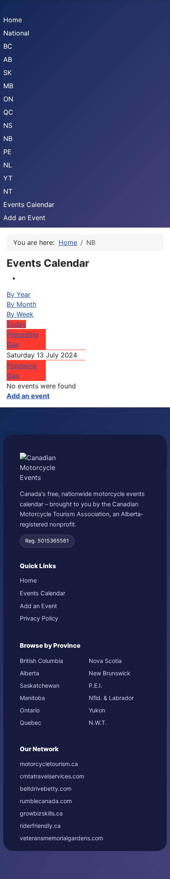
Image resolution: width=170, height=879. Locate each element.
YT (7, 178)
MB (8, 86)
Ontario (30, 710)
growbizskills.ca (41, 813)
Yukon (97, 710)
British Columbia (41, 660)
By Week (20, 314)
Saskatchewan (39, 685)
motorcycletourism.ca (49, 763)
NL (7, 165)
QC (8, 112)
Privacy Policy (39, 618)
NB (7, 138)
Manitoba (32, 697)
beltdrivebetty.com (45, 788)
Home (12, 20)
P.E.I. (95, 685)
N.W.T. (98, 722)
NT (7, 191)
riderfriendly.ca (40, 825)
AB (7, 59)
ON (8, 99)
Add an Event (24, 218)
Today (16, 324)
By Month (21, 304)
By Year (19, 294)
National (16, 33)
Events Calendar (28, 204)
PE (7, 152)
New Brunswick (109, 673)
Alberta (29, 673)
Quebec (30, 722)
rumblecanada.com (46, 800)
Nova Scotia (105, 660)
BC (7, 46)
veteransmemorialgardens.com (61, 837)
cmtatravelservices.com (52, 776)
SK (7, 72)
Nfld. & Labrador (111, 697)
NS (7, 125)
